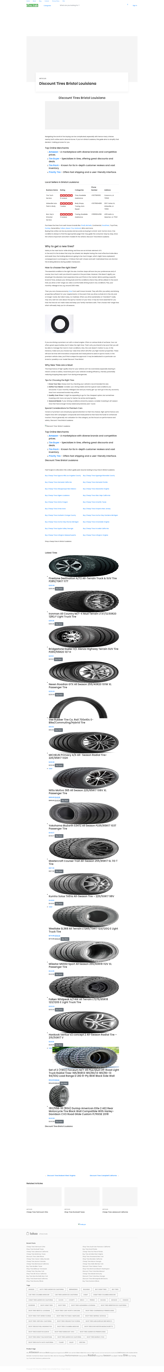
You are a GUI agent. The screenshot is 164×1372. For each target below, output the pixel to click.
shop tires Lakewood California (69, 1337)
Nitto (51, 1356)
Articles (42, 78)
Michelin (89, 225)
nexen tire (47, 1356)
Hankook (77, 228)
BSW (66, 1353)
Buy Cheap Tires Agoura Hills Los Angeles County (63, 475)
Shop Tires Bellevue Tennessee (36, 1269)
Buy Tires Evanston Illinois (91, 1281)
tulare (61, 1342)
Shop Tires (62, 1305)
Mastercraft (124, 1352)
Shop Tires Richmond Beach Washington (96, 1269)
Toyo (27, 1358)
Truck (30, 1358)
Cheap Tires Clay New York (35, 1271)
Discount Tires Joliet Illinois (35, 1256)
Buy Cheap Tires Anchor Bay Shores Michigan (62, 522)
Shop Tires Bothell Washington (40, 1326)
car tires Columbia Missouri (38, 1295)
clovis (60, 1300)
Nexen (42, 1356)
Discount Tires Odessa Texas (92, 1266)
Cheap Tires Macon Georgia (92, 1261)
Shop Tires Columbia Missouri (68, 1326)
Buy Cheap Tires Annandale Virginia (96, 522)
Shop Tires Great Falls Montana (40, 1337)
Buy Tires (115, 1289)
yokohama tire (46, 1358)
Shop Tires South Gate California (40, 1342)
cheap (85, 1295)
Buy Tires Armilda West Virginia (93, 1254)
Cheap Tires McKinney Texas (35, 1254)
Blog (40, 1)
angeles (31, 1289)
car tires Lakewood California (66, 1295)
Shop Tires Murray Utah (95, 1337)
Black (47, 1353)
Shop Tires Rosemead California (37, 1279)
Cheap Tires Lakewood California (115, 1212)
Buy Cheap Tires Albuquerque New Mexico (60, 489)
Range (98, 1356)
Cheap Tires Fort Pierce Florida (93, 1252)
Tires (129, 1356)
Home (28, 1)
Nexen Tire (70, 228)
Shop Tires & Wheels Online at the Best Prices (48, 1369)
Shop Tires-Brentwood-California (113, 1305)
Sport (116, 1356)
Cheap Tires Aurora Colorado (36, 1261)
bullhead (86, 1289)
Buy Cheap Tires (100, 1289)
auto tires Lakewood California (52, 1289)
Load (119, 1353)
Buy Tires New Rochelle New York (37, 1276)
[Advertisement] (82, 23)
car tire (73, 1352)
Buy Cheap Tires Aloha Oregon (56, 502)
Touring (133, 1356)
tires (70, 291)
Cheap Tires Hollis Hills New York (93, 1264)
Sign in (135, 5)
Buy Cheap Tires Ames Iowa (55, 509)
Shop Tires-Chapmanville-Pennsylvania (100, 1311)
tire (125, 1355)
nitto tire (56, 1356)
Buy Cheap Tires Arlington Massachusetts (60, 535)
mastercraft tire (132, 1352)
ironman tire (103, 1352)
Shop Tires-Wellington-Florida (68, 1321)
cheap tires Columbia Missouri (104, 1295)
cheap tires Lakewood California (40, 1300)
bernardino (73, 1289)
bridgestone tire (60, 1352)
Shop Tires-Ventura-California (40, 1321)
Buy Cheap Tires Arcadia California (96, 528)
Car (70, 1352)
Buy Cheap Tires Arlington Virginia (95, 535)
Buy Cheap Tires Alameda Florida (95, 482)
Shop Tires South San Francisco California (96, 1247)
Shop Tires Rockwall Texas (74, 1212)
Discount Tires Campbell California (103, 1175)
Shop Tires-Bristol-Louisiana (39, 1311)
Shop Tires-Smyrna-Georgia (95, 1316)
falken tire (83, 1352)
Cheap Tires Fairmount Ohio (37, 1212)
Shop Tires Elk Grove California (36, 1274)
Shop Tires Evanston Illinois (38, 1332)
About (34, 1)
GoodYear (105, 225)
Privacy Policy (55, 1)
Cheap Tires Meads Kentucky (92, 1274)
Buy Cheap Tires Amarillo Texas (94, 502)
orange (125, 1300)
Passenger (62, 1356)
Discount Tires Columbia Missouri (93, 1271)
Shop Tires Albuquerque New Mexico (99, 1321)
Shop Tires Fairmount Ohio (64, 1332)
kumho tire (114, 1352)
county (72, 1300)
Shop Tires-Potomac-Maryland (68, 1316)
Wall (34, 1358)
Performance (71, 1355)
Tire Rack (54, 165)
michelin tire (35, 1356)
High (93, 1352)
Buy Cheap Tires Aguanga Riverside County (99, 475)
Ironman (97, 1352)
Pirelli (83, 225)
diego (82, 1300)
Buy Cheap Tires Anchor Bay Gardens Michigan (100, 515)
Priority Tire (55, 172)
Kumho (109, 1352)
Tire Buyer (54, 158)
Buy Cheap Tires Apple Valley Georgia (59, 528)
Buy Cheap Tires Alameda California (58, 482)
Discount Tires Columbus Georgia (94, 1276)
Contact (47, 1)
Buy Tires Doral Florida (90, 1249)
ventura (82, 1342)
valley (71, 1342)
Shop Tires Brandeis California (92, 1259)
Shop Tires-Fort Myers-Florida (39, 1316)
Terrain (120, 1356)
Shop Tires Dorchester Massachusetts (98, 1326)
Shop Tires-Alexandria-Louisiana (83, 1305)
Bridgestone (53, 1352)
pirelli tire (84, 1356)
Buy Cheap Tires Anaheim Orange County (60, 515)
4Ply (27, 1352)
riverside (31, 1305)
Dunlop (47, 228)
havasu (103, 1300)
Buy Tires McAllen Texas (34, 1266)
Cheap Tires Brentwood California (37, 1264)
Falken (62, 228)
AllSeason (34, 1352)
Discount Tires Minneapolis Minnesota (95, 1279)
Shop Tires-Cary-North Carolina (67, 1311)
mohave (114, 1300)
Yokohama (39, 1358)
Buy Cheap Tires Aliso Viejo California (96, 495)
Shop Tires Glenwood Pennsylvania (93, 1332)
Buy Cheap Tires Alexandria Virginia (96, 489)
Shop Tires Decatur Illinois (34, 1281)
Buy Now (59, 589)
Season (107, 1355)
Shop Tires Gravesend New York (93, 1256)
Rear (101, 1356)
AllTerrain (42, 1352)
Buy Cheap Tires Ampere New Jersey (97, 509)
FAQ (64, 1)
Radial (92, 1355)
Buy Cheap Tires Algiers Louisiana (57, 495)
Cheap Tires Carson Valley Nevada (37, 1259)
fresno (92, 1300)
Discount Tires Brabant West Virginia (61, 1175)
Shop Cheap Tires (46, 1305)
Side (112, 1356)
